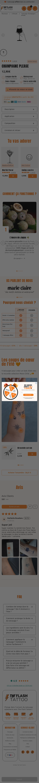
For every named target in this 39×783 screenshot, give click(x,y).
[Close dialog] (36, 383)
